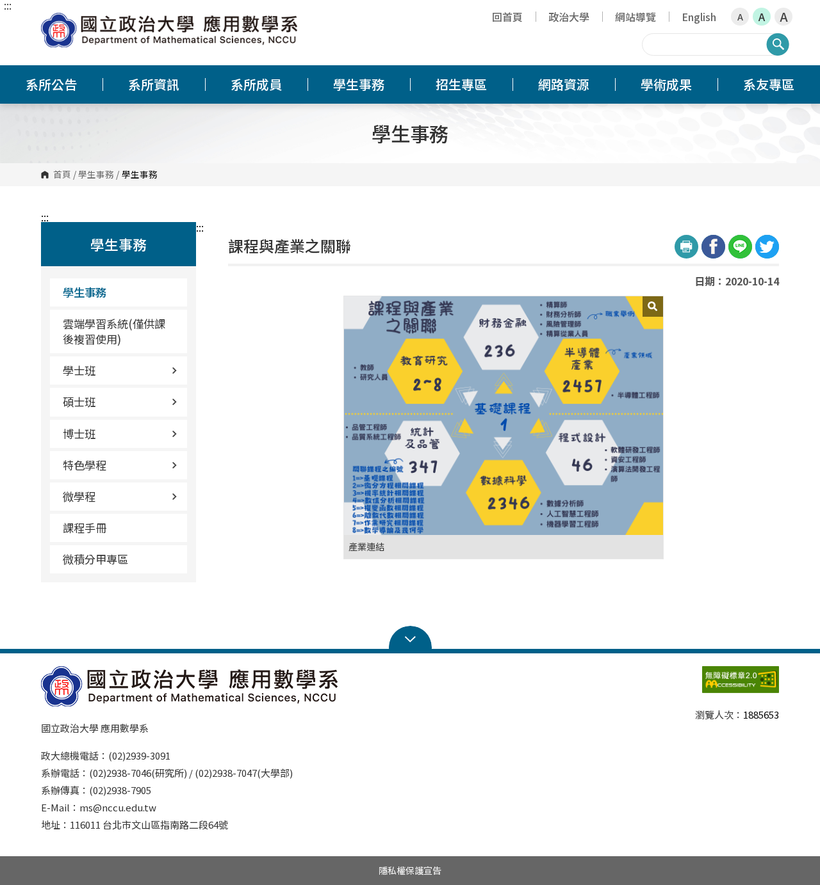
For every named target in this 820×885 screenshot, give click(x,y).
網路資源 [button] (563, 84)
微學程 (79, 496)
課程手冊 (84, 528)
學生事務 (96, 174)
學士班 (79, 370)
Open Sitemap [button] (410, 638)
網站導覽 (635, 16)
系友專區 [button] (768, 84)
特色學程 (84, 465)
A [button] (740, 16)
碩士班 (79, 402)
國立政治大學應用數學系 (54, 22)
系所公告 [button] (51, 84)
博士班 (79, 434)
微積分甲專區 (95, 559)
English (699, 16)
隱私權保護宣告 (410, 870)
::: (8, 5)
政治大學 (568, 16)
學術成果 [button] (666, 84)
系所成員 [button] (256, 84)
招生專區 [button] (461, 84)
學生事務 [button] (358, 84)
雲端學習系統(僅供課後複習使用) (114, 331)
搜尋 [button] (777, 44)
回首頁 (507, 16)
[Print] (686, 247)
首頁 (62, 174)
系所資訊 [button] (153, 84)
